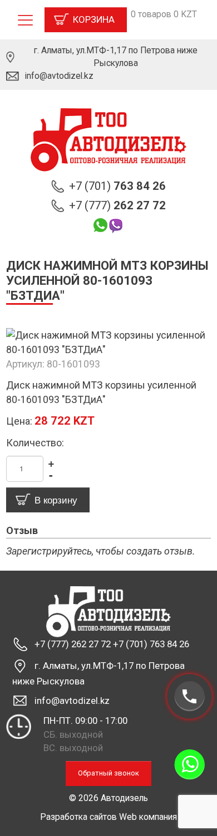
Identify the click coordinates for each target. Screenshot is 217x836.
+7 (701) (117, 186)
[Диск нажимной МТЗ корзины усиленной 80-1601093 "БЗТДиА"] (108, 342)
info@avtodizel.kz (59, 75)
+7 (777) (117, 205)
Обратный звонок (108, 773)
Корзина (94, 19)
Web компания (148, 817)
